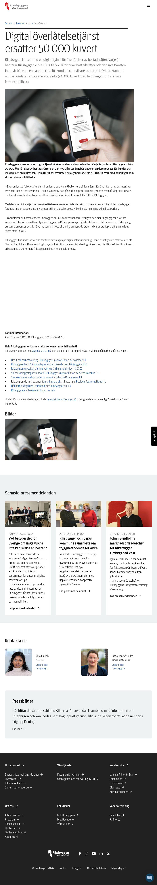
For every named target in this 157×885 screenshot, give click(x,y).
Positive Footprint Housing (90, 381)
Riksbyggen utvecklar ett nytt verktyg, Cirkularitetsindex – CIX (45, 368)
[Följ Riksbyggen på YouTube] (94, 853)
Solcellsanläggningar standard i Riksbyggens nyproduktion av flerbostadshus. (53, 373)
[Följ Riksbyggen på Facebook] (80, 853)
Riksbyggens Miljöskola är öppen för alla (33, 390)
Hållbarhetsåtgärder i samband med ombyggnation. (39, 386)
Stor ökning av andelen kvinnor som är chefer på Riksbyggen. (44, 377)
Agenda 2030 (39, 351)
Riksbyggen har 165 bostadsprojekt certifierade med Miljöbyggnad (47, 364)
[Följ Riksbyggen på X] (108, 853)
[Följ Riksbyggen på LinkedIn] (101, 853)
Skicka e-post (41, 664)
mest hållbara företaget (60, 399)
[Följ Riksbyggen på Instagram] (86, 853)
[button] (41, 439)
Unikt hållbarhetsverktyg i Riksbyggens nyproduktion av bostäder (46, 360)
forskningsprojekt (51, 381)
